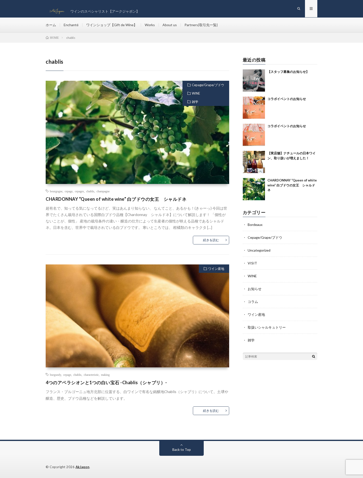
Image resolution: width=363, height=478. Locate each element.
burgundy (55, 374)
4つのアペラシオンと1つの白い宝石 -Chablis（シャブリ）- (106, 382)
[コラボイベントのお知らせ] (254, 108)
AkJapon (83, 467)
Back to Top (181, 449)
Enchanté (71, 25)
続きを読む (211, 240)
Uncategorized (259, 250)
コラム (253, 301)
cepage (69, 191)
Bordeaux (255, 224)
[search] (313, 356)
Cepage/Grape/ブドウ (208, 85)
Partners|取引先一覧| (201, 25)
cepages (79, 191)
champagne (103, 191)
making (105, 374)
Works (150, 25)
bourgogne (56, 191)
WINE (196, 93)
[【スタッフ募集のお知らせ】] (254, 80)
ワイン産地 (216, 269)
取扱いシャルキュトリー (267, 327)
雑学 (195, 102)
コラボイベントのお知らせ (286, 99)
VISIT (252, 263)
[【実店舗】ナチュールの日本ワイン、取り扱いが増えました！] (254, 162)
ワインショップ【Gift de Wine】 (111, 25)
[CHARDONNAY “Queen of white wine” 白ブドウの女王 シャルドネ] (254, 189)
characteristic (91, 374)
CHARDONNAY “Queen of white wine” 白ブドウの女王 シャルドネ (116, 199)
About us (169, 25)
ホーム (51, 25)
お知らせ (255, 289)
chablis (90, 191)
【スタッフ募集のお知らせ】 (288, 72)
